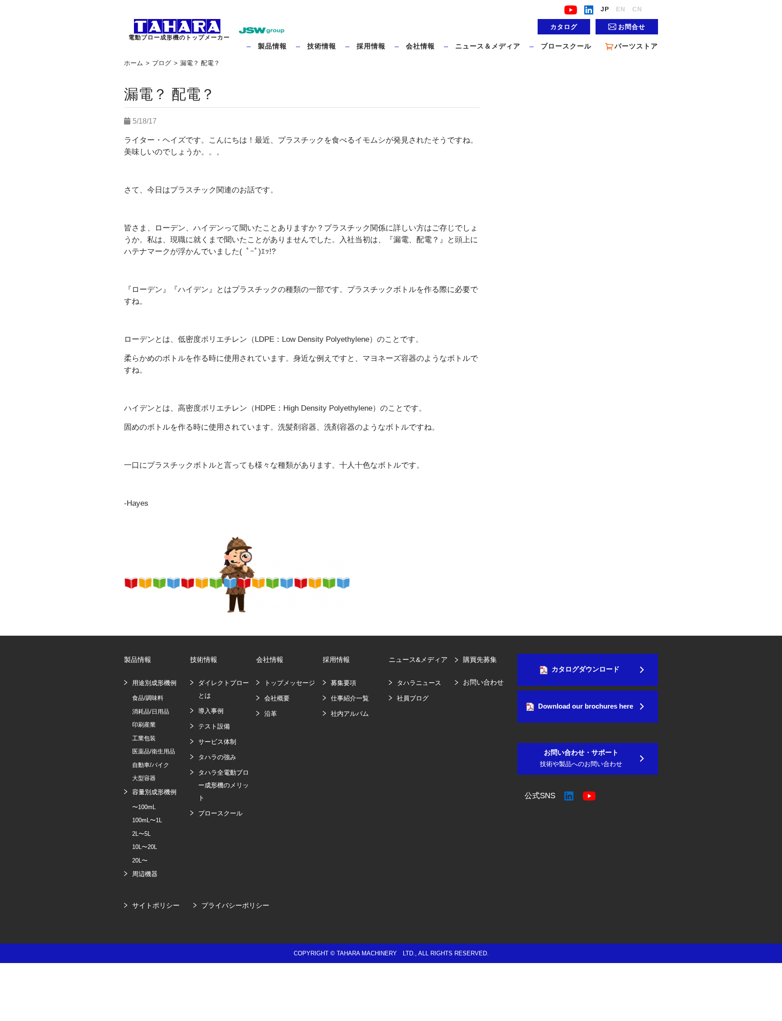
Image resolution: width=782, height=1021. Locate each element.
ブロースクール (566, 46)
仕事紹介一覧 (350, 698)
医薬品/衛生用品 (153, 751)
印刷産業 (144, 724)
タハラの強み (217, 757)
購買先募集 (480, 659)
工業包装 (144, 738)
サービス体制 (217, 741)
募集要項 (343, 682)
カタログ (563, 26)
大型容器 (144, 778)
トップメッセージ (289, 682)
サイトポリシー (156, 905)
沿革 (270, 713)
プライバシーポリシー (235, 905)
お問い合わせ (483, 682)
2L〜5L (141, 833)
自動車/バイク (150, 765)
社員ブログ (413, 698)
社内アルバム (350, 713)
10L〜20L (144, 847)
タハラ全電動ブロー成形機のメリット (223, 785)
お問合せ (631, 26)
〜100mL (144, 807)
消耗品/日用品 (150, 711)
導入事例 (211, 710)
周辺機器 (144, 873)
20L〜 (140, 860)
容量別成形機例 (154, 792)
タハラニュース (419, 682)
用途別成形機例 (154, 682)
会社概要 (277, 698)
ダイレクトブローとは (223, 689)
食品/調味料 (147, 698)
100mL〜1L (147, 820)
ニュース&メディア (418, 659)
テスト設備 (214, 726)
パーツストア (636, 46)
